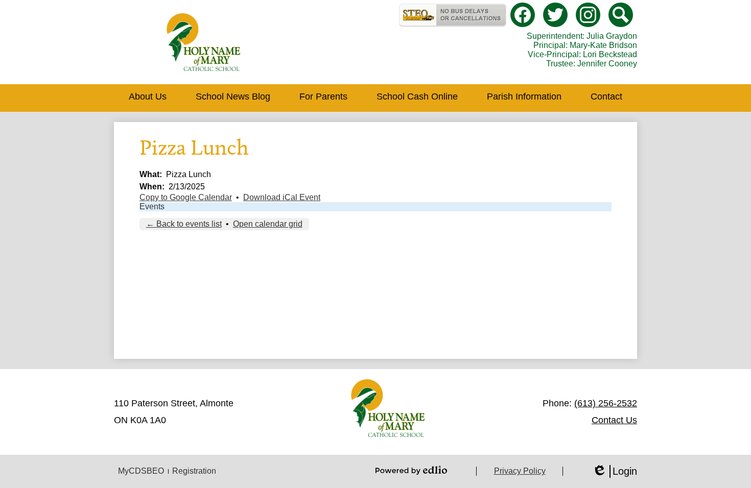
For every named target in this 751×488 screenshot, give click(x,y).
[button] (148, 98)
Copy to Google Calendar (185, 197)
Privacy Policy (520, 471)
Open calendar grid (267, 223)
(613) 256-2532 (605, 403)
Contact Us (614, 420)
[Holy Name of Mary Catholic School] (203, 42)
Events (152, 206)
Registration (194, 471)
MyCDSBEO (141, 471)
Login (614, 472)
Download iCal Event (281, 197)
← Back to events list (184, 223)
